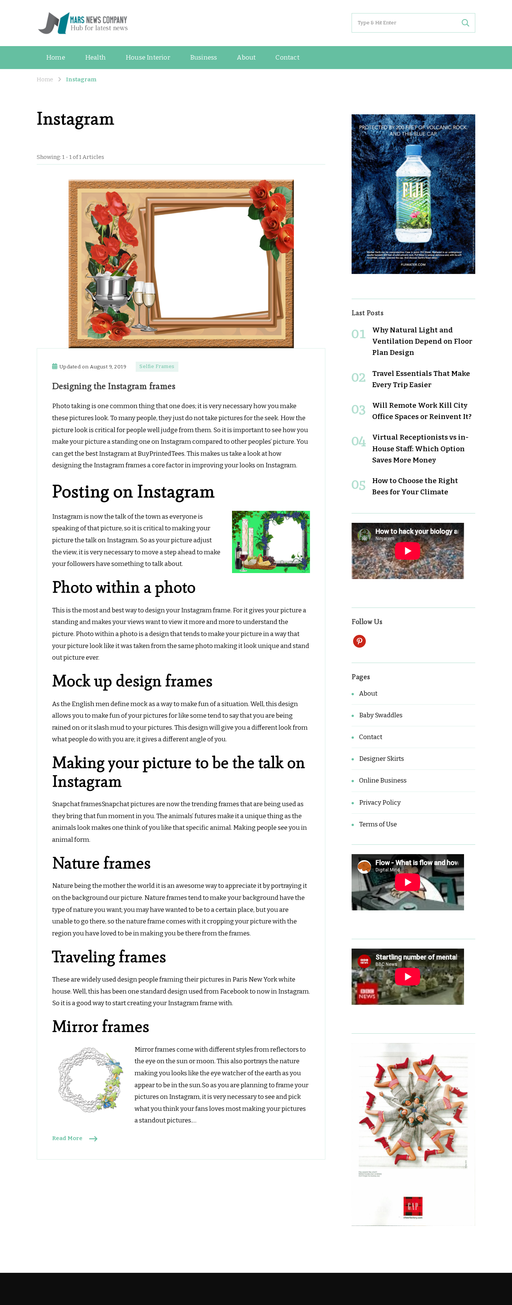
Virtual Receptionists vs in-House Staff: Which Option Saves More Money (420, 448)
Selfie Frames (157, 367)
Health (95, 57)
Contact (287, 57)
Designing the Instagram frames (113, 385)
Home (55, 57)
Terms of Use (378, 824)
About (246, 57)
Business (203, 57)
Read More (67, 1138)
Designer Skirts (381, 759)
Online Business (383, 780)
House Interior (148, 57)
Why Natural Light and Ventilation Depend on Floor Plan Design (422, 341)
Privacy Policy (380, 803)
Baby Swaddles (381, 715)
